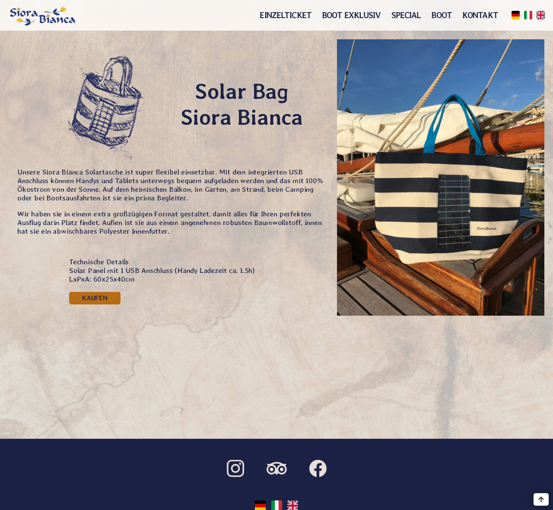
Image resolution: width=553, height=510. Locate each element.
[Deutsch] (516, 15)
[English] (541, 15)
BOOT (441, 15)
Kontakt (480, 15)
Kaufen (95, 298)
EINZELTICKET (285, 15)
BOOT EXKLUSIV (351, 15)
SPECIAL (406, 15)
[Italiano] (528, 15)
